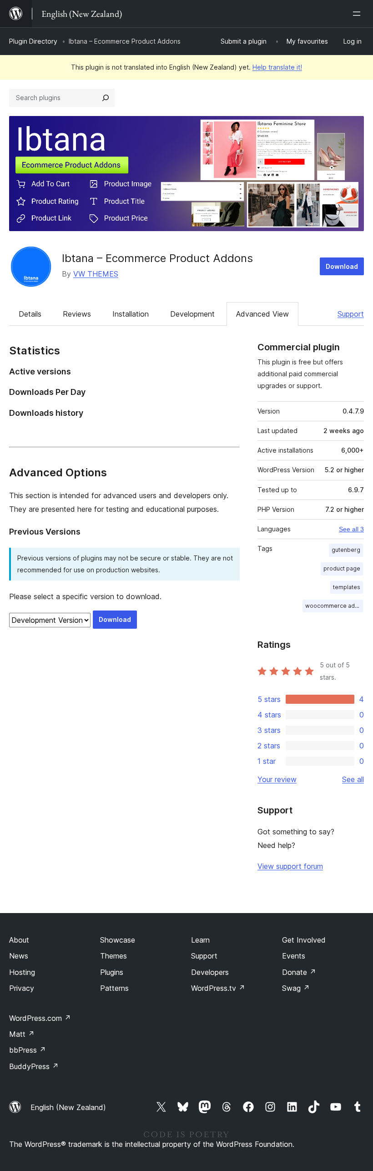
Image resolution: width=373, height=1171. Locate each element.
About (19, 939)
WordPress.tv (218, 988)
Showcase (117, 939)
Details (30, 313)
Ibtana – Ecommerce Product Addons (157, 258)
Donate (299, 972)
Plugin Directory (33, 41)
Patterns (114, 988)
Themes (113, 955)
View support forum (290, 866)
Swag (296, 988)
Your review (277, 779)
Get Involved (304, 939)
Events (293, 955)
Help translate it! (277, 67)
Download (342, 266)
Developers (210, 972)
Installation (130, 313)
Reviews (77, 313)
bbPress (27, 1050)
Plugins (111, 972)
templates (346, 587)
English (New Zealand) (68, 1107)
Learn (200, 939)
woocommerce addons (334, 605)
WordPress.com (40, 1018)
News (18, 955)
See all (353, 779)
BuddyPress (34, 1066)
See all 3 (351, 529)
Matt (22, 1034)
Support (351, 313)
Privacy (21, 988)
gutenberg (346, 549)
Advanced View (262, 313)
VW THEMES (95, 273)
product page (341, 568)
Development (192, 313)
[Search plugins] (105, 98)
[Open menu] (358, 13)
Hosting (22, 972)
